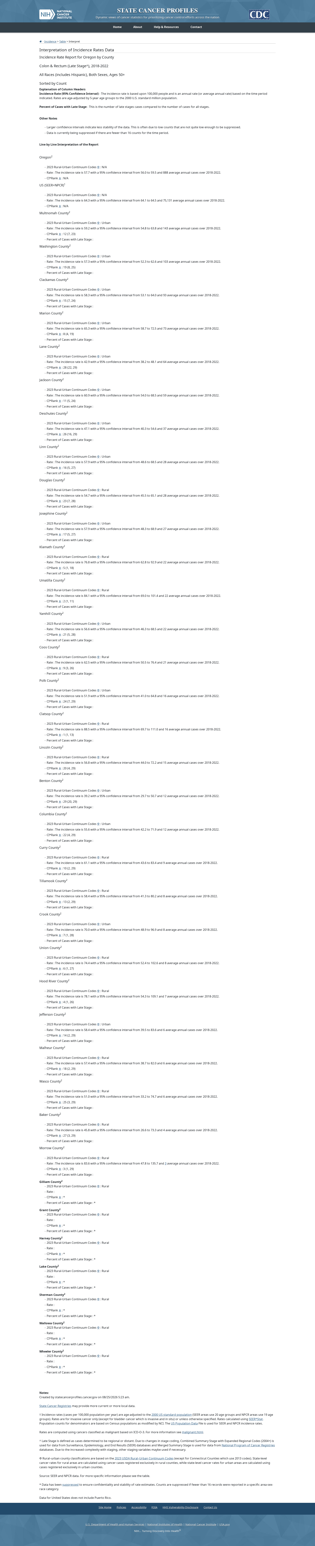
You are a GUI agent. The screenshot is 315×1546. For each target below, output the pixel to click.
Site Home (105, 1507)
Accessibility (138, 1507)
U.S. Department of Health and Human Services (114, 1524)
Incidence (50, 41)
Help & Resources (166, 27)
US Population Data (184, 1423)
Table (62, 41)
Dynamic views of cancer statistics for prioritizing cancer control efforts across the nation (157, 17)
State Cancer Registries (55, 1406)
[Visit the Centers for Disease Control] (259, 13)
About (137, 27)
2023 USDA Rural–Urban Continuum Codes (144, 1458)
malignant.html (192, 1432)
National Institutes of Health (164, 1524)
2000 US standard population (171, 1415)
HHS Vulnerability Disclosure (180, 1507)
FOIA (154, 1507)
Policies (121, 1507)
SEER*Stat (256, 1419)
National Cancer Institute (200, 1524)
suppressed (70, 1485)
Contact (196, 27)
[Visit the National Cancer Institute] (55, 13)
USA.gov (224, 1524)
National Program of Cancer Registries (248, 1445)
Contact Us (210, 1507)
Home (117, 27)
